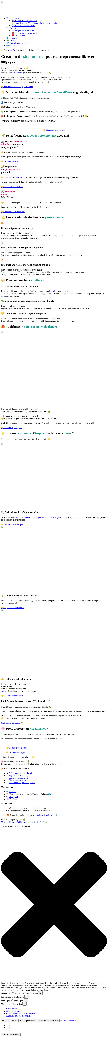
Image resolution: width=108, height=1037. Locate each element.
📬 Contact (11, 45)
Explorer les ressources (18, 778)
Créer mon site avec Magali (20, 773)
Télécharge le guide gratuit (46, 815)
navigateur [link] (57, 517)
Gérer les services (13, 1011)
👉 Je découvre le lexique (12, 524)
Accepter (5, 1021)
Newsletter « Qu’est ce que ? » (22, 782)
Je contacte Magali (17, 752)
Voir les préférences (27, 1021)
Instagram (13, 797)
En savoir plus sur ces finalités (18, 1016)
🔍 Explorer (11, 28)
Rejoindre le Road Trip (18, 775)
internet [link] (4, 691)
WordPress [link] (12, 50)
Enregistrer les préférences (48, 1021)
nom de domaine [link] (23, 517)
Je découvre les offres (18, 748)
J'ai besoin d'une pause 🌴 (12, 723)
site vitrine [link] (20, 177)
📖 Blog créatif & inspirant (23, 30)
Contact (12, 792)
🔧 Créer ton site (13, 18)
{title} (8, 1025)
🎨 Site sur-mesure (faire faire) (24, 20)
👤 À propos (11, 38)
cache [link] (50, 517)
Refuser (15, 1021)
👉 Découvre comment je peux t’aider (17, 86)
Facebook (13, 799)
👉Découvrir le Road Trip (12, 161)
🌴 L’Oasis (11, 40)
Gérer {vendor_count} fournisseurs (21, 1013)
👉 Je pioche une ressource (12, 608)
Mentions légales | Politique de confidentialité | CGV (23, 822)
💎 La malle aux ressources (17, 43)
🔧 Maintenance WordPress (23, 25)
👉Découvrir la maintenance (13, 212)
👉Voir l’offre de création (12, 186)
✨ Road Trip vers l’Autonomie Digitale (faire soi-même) (35, 23)
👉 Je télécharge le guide (11, 427)
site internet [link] (17, 73)
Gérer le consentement (10, 1035)
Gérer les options (13, 1009)
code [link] (54, 291)
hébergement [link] (38, 517)
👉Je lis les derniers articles (12, 696)
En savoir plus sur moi (55, 130)
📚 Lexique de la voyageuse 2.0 (25, 33)
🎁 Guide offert (18, 35)
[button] (54, 905)
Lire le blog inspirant (17, 780)
